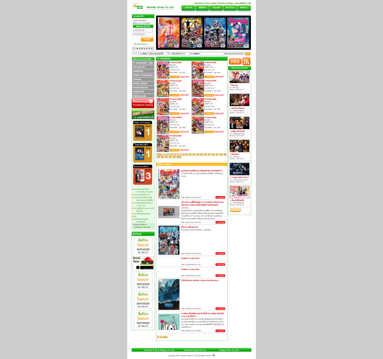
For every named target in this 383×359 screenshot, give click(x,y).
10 (190, 154)
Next (179, 157)
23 (170, 157)
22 (166, 157)
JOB (249, 3)
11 (193, 154)
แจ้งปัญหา (230, 3)
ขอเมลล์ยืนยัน (240, 3)
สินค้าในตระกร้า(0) (202, 3)
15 (209, 154)
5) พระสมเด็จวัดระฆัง (141, 195)
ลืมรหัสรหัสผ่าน (141, 44)
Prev (159, 154)
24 (174, 157)
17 (217, 154)
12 (197, 154)
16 (213, 154)
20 (158, 157)
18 (220, 154)
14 (205, 154)
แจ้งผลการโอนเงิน (218, 3)
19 (224, 154)
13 (201, 154)
